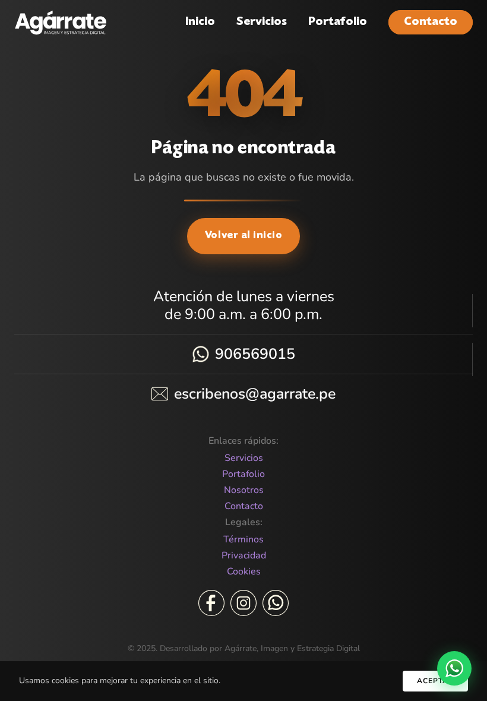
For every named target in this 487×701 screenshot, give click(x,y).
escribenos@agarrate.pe (255, 394)
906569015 (255, 354)
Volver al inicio (244, 236)
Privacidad (244, 556)
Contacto (430, 22)
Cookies (244, 572)
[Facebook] (211, 603)
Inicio (200, 22)
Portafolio (337, 22)
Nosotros (244, 490)
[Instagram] (243, 603)
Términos (243, 539)
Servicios (261, 22)
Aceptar (435, 681)
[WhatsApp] (276, 603)
